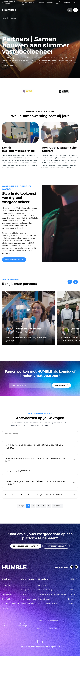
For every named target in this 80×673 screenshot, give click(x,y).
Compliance (26, 590)
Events (31, 2)
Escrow (40, 621)
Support (50, 2)
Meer (4, 608)
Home (4, 18)
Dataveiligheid (44, 599)
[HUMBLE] (10, 10)
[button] (70, 282)
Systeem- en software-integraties (52, 594)
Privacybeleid (52, 621)
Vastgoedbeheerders (11, 604)
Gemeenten (7, 594)
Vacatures (66, 2)
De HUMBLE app (45, 590)
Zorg (4, 590)
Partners (41, 2)
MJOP (23, 594)
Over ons (58, 2)
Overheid (6, 599)
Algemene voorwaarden (47, 628)
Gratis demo (73, 594)
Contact (71, 585)
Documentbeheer (29, 604)
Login (76, 2)
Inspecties (25, 585)
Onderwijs (6, 585)
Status (70, 599)
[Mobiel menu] (75, 10)
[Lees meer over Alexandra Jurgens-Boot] (28, 318)
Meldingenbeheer (28, 599)
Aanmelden (60, 385)
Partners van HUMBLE (47, 604)
